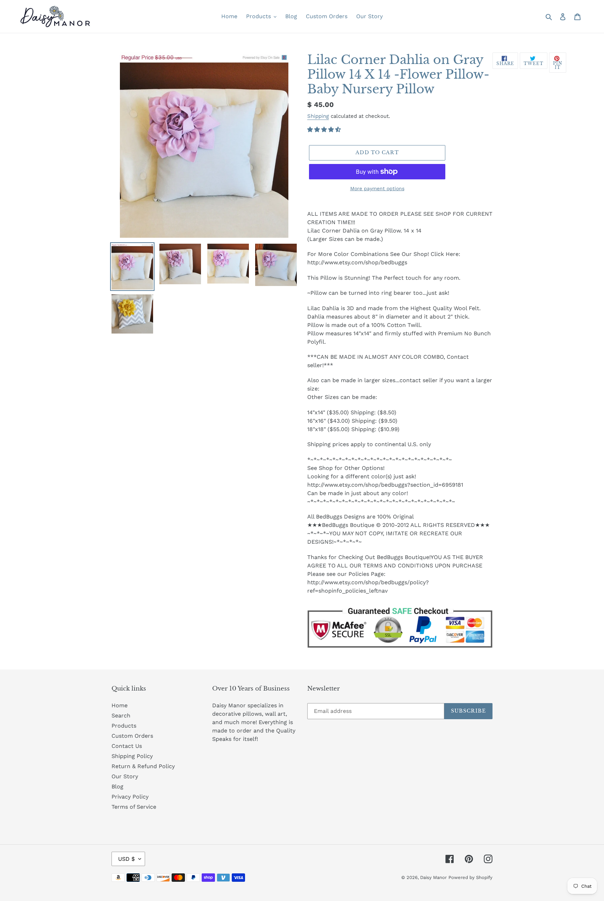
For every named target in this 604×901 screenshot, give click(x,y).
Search (121, 715)
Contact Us (127, 746)
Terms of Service (134, 806)
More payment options (377, 188)
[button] (325, 129)
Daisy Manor (433, 877)
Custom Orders (132, 735)
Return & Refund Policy (143, 766)
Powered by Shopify (470, 877)
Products (124, 725)
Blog (117, 786)
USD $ (126, 859)
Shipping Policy (132, 756)
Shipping (318, 116)
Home (120, 705)
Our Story (125, 776)
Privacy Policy (130, 796)
